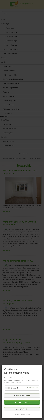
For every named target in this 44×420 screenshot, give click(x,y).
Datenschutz (26, 414)
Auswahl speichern (22, 395)
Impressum (17, 414)
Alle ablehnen (22, 409)
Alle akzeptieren (22, 402)
